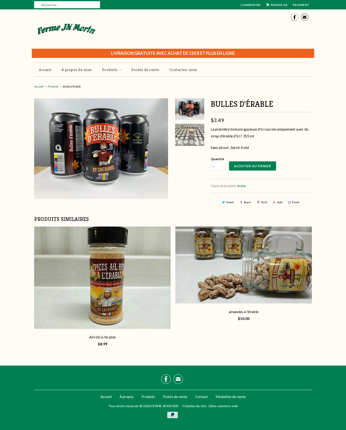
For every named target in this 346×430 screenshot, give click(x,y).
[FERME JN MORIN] (66, 31)
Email (295, 202)
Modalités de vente (231, 396)
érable (241, 186)
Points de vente (145, 69)
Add (279, 202)
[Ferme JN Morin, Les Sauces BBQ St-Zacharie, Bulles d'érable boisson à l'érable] (101, 148)
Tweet (230, 202)
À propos (127, 396)
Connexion (250, 5)
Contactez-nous (183, 69)
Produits (109, 69)
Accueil (45, 69)
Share (247, 202)
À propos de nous (76, 69)
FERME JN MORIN (164, 406)
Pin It (264, 202)
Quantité (217, 159)
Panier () (278, 5)
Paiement (301, 5)
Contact (201, 396)
